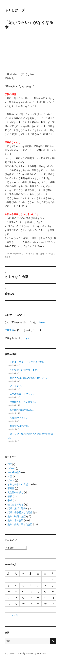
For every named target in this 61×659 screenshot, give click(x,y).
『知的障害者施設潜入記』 (21, 409)
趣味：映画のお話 (17, 516)
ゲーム (11, 480)
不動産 (11, 488)
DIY (9, 464)
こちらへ (41, 322)
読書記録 (9, 330)
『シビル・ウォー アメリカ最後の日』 (27, 361)
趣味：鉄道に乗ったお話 (20, 524)
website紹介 (14, 472)
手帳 (10, 500)
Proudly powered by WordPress (32, 653)
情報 (10, 496)
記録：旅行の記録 (17, 508)
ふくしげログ (15, 10)
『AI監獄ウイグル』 (18, 417)
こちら (26, 338)
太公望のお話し (15, 492)
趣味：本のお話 (46, 253)
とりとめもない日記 (18, 484)
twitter (11, 468)
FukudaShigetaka (13, 253)
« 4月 (15, 615)
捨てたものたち (15, 504)
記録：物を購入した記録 (20, 512)
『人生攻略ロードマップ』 (21, 393)
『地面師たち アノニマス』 (22, 401)
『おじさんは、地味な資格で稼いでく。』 (29, 377)
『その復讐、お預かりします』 (23, 369)
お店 (10, 476)
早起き (7, 256)
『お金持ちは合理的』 (19, 425)
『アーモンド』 (15, 385)
